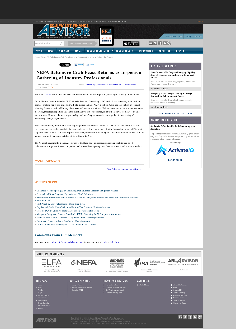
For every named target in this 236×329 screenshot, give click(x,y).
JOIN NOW (122, 21)
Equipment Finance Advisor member (67, 242)
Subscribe (43, 56)
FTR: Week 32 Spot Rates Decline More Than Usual (61, 204)
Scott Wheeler (130, 84)
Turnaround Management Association (149, 271)
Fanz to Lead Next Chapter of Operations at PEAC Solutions (65, 194)
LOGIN (200, 21)
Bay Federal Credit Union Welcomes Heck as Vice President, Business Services (73, 207)
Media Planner (144, 285)
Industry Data (124, 50)
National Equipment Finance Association (102, 84)
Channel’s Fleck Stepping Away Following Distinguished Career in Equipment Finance (77, 190)
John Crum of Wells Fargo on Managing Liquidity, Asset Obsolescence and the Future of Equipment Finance (172, 75)
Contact (198, 36)
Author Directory (179, 293)
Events (180, 50)
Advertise (164, 50)
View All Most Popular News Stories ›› (124, 169)
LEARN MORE (175, 160)
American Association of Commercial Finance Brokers (117, 271)
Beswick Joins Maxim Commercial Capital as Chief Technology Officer (70, 217)
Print (91, 65)
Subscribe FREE (77, 290)
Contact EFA (177, 290)
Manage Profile (77, 285)
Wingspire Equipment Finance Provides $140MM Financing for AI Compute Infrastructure (79, 214)
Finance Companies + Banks (116, 287)
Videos (40, 308)
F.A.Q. (188, 36)
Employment (146, 50)
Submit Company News (114, 293)
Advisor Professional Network (82, 287)
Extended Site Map (180, 295)
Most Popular (167, 113)
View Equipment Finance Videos (81, 43)
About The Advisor (174, 36)
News (51, 50)
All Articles (184, 113)
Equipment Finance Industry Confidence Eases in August (63, 221)
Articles (64, 50)
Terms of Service (179, 300)
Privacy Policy (178, 298)
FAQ (175, 287)
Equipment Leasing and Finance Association (52, 271)
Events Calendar (43, 303)
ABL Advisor (183, 270)
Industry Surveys (44, 306)
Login (104, 242)
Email (80, 65)
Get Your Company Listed (115, 290)
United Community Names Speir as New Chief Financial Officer (66, 224)
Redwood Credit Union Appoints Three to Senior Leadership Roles (68, 210)
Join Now (114, 242)
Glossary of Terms (179, 303)
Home (39, 50)
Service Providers (112, 285)
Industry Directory (99, 50)
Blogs (78, 50)
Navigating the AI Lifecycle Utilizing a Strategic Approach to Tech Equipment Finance (171, 94)
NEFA (50, 87)
